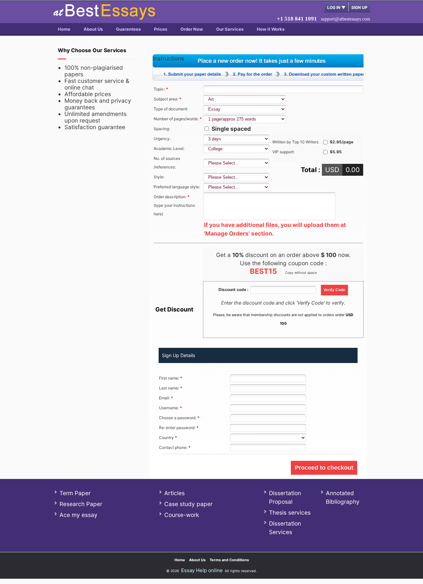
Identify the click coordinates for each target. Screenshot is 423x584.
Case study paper (188, 503)
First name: (170, 378)
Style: (159, 176)
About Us (93, 29)
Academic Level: (169, 148)
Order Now (191, 29)
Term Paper (75, 493)
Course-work (181, 514)
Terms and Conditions (229, 560)
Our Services (230, 29)
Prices (160, 29)
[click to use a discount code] (334, 289)
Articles (174, 493)
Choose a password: (179, 417)
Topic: (161, 89)
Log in (336, 7)
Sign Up (359, 7)
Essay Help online (202, 570)
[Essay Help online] (104, 17)
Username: (170, 407)
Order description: (174, 205)
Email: (166, 397)
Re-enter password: (179, 427)
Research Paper (80, 503)
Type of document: (171, 108)
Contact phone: (175, 447)
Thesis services (290, 512)
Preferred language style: (177, 186)
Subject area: (167, 98)
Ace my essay (78, 514)
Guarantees (128, 29)
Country (168, 437)
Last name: (170, 387)
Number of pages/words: (178, 118)
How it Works (271, 29)
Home (64, 29)
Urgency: (162, 138)
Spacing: (162, 128)
